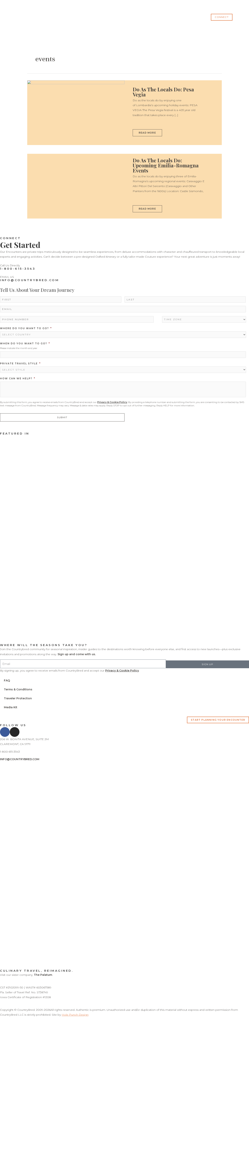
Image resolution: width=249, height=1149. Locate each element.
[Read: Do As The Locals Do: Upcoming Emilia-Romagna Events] (75, 186)
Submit (62, 417)
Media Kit (10, 707)
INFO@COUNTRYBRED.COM (29, 280)
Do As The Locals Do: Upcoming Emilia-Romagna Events (166, 165)
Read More (147, 131)
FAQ (7, 680)
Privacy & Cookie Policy (112, 402)
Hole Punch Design (75, 1014)
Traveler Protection (18, 698)
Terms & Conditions (18, 689)
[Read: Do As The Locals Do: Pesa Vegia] (75, 112)
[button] (221, 17)
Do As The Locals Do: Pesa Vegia (163, 92)
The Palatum (43, 975)
